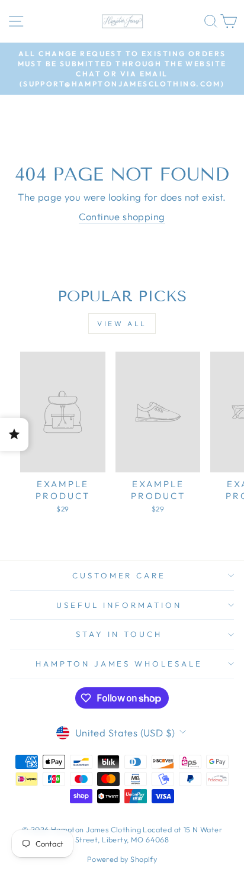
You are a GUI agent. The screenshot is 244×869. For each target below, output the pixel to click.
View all (122, 323)
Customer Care (119, 575)
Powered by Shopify (122, 859)
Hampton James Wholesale (119, 663)
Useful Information (119, 605)
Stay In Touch (119, 634)
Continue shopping (122, 216)
